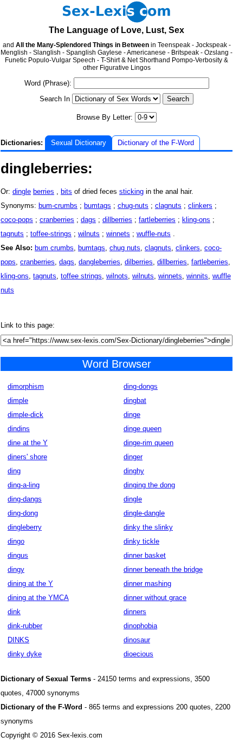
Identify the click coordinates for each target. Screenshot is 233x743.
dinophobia (140, 626)
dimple (18, 400)
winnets (118, 234)
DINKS (18, 640)
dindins (19, 429)
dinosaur (137, 640)
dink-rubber (25, 626)
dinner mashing (147, 583)
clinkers (200, 205)
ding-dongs (141, 386)
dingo (16, 541)
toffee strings (81, 276)
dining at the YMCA (38, 598)
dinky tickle (141, 541)
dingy (16, 569)
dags (88, 220)
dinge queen (142, 429)
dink (14, 612)
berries (43, 191)
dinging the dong (149, 485)
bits (66, 191)
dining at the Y (30, 583)
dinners (135, 612)
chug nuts (124, 248)
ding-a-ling (24, 485)
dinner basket (145, 555)
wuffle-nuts (154, 234)
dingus (18, 555)
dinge (132, 414)
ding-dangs (25, 499)
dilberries (139, 262)
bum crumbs (54, 248)
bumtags (97, 205)
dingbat (135, 400)
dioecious (138, 654)
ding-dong (23, 513)
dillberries (117, 220)
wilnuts (89, 234)
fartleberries (157, 220)
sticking (131, 191)
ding (14, 471)
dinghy (134, 471)
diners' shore (27, 457)
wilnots (117, 276)
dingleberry (25, 527)
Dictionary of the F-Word (156, 143)
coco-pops (17, 220)
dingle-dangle (144, 513)
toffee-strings (51, 234)
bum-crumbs (57, 205)
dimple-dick (25, 414)
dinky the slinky (148, 527)
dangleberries (99, 262)
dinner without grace (155, 598)
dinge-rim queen (148, 443)
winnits (197, 276)
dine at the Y (28, 443)
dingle (21, 191)
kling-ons (196, 220)
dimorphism (26, 386)
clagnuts (168, 205)
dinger (133, 457)
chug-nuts (133, 205)
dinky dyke (25, 654)
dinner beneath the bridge (163, 569)
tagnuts (12, 234)
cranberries (57, 220)
